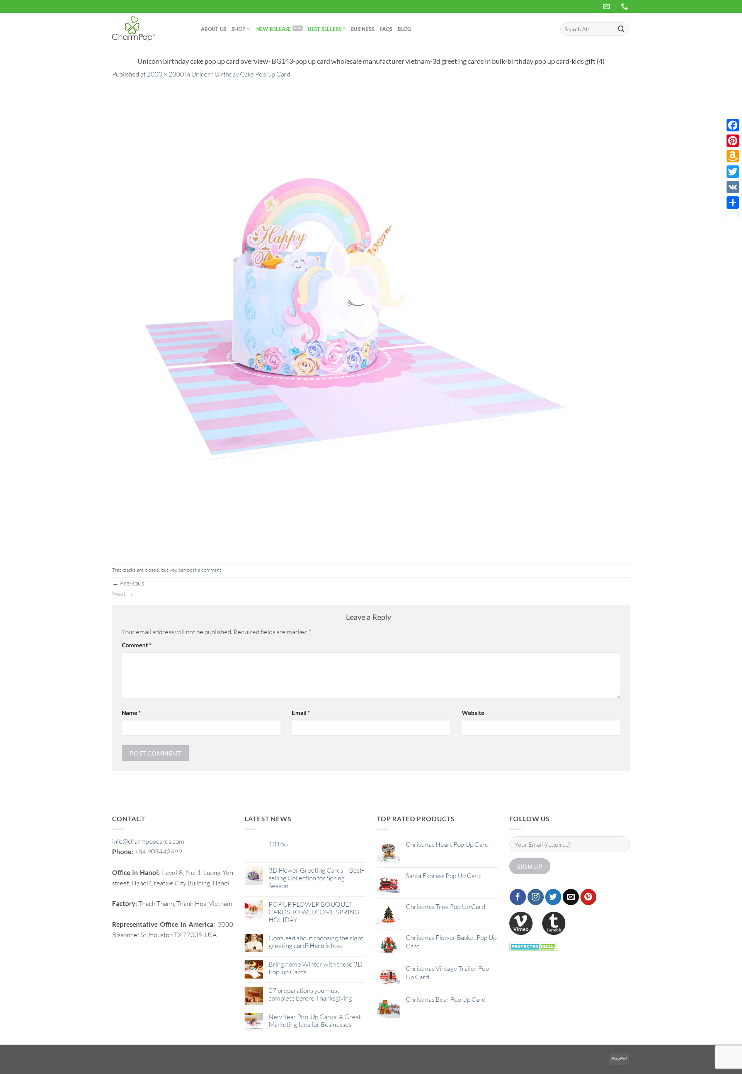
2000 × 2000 (165, 74)
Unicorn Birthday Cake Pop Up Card (240, 74)
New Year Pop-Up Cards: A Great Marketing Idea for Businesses (315, 1020)
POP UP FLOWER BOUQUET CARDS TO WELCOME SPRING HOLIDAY (314, 912)
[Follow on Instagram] (536, 897)
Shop (238, 29)
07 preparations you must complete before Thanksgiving (310, 994)
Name (131, 712)
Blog (404, 29)
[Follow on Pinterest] (588, 897)
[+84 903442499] (625, 6)
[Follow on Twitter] (553, 897)
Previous (128, 583)
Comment (136, 645)
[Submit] (621, 29)
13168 (278, 844)
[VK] (732, 187)
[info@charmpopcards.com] (607, 6)
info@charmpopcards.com (148, 841)
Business (362, 29)
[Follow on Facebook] (518, 897)
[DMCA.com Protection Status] (533, 946)
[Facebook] (732, 125)
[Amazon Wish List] (732, 156)
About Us (213, 29)
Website (473, 712)
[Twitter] (732, 171)
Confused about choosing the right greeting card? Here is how (316, 942)
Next (122, 593)
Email (301, 712)
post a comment (204, 570)
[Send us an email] (571, 897)
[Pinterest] (732, 140)
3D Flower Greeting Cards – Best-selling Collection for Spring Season (316, 878)
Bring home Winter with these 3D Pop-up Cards (315, 968)
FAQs (386, 29)
